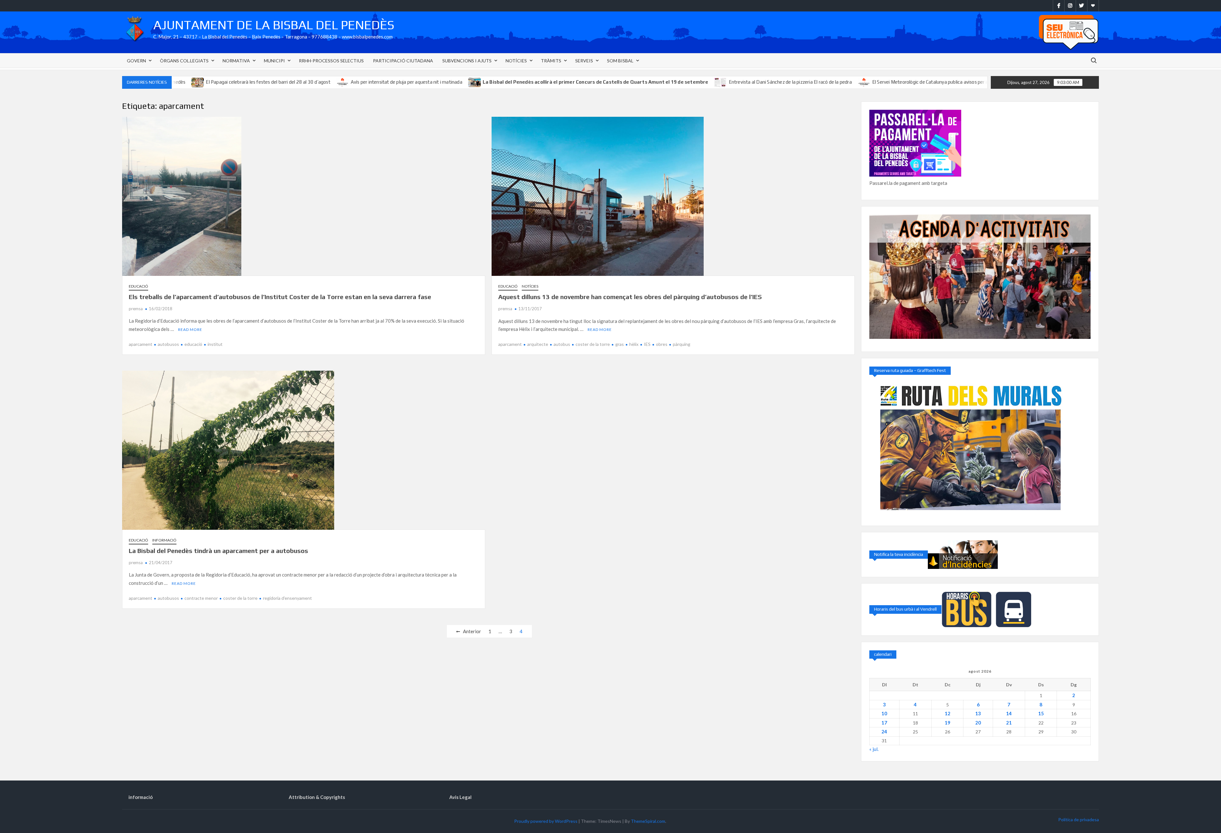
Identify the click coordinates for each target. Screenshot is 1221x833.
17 (884, 722)
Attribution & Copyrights (317, 797)
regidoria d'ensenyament (287, 598)
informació (164, 540)
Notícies (516, 60)
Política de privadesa (1078, 819)
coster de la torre (593, 344)
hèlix (633, 344)
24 (884, 731)
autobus (562, 344)
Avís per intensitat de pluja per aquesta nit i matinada (354, 82)
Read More (190, 329)
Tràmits (551, 60)
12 (947, 713)
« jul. (874, 749)
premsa (136, 308)
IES (647, 344)
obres (661, 344)
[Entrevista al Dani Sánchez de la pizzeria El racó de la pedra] (669, 82)
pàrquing (681, 344)
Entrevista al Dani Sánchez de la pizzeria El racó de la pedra (738, 82)
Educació (138, 286)
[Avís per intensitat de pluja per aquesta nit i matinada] (291, 82)
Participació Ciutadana (403, 60)
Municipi (274, 60)
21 (1009, 722)
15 (1041, 713)
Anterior (472, 631)
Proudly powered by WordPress (545, 821)
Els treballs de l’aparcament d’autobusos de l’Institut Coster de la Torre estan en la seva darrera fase (280, 296)
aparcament (140, 344)
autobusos (168, 344)
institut (215, 344)
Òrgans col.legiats (184, 60)
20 (978, 722)
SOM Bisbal (620, 60)
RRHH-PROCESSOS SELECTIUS (331, 60)
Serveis (584, 60)
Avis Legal (460, 797)
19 (947, 722)
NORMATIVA (236, 60)
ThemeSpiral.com (648, 821)
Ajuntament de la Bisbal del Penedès (273, 25)
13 (978, 713)
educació (193, 344)
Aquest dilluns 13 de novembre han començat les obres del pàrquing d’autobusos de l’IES (630, 296)
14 (1009, 713)
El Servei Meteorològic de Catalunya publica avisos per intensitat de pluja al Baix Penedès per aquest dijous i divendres (943, 82)
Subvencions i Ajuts (467, 60)
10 (884, 713)
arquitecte (537, 344)
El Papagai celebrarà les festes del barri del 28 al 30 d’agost (216, 82)
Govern (136, 60)
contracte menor (201, 598)
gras (619, 344)
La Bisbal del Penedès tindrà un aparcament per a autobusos (218, 550)
